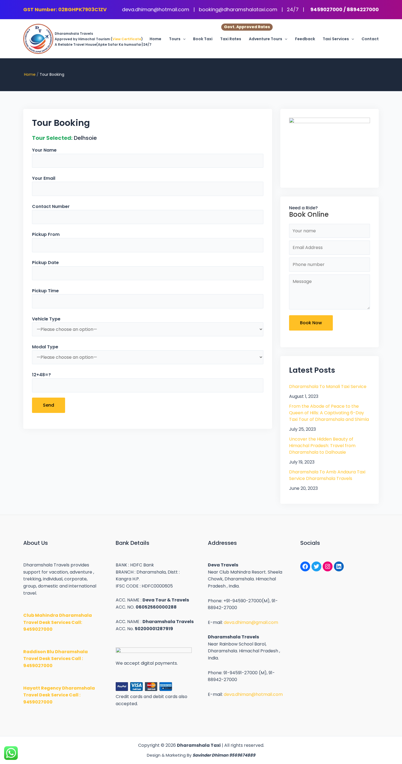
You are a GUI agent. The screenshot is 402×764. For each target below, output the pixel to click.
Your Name (44, 150)
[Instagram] (328, 566)
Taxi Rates (230, 39)
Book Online (309, 214)
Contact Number (51, 206)
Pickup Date (45, 262)
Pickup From (46, 234)
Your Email (43, 178)
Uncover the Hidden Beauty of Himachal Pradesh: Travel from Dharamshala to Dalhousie (322, 445)
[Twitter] (316, 566)
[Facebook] (305, 566)
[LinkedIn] (339, 566)
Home (155, 39)
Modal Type (45, 347)
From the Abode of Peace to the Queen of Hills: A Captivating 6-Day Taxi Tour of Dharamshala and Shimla (329, 412)
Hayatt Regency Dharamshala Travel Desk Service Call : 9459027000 (59, 695)
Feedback (305, 39)
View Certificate (126, 39)
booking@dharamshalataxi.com (239, 9)
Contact (370, 39)
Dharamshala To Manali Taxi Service (327, 386)
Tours (174, 39)
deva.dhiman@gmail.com (251, 622)
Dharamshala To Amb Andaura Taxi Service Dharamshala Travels (327, 475)
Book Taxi (202, 39)
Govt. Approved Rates (247, 27)
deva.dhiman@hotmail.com (156, 9)
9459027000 (326, 9)
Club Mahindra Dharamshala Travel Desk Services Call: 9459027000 (57, 622)
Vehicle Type (46, 319)
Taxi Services (336, 39)
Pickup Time (45, 291)
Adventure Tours (265, 39)
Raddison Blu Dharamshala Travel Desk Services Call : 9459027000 (55, 659)
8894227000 (363, 9)
